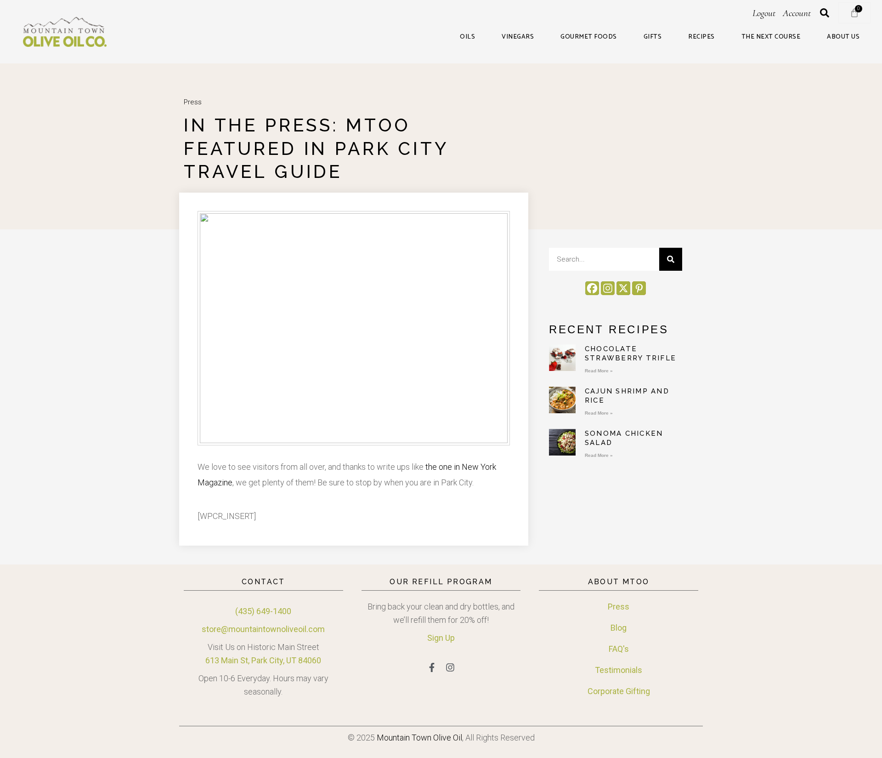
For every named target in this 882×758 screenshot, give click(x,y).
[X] (623, 288)
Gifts (653, 37)
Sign (435, 638)
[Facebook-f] (432, 667)
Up (449, 638)
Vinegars (518, 37)
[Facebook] (592, 288)
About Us (843, 37)
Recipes (701, 37)
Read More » (599, 370)
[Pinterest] (639, 288)
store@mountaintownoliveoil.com (263, 629)
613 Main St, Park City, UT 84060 (263, 660)
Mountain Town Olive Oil (419, 737)
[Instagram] (608, 288)
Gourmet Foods (588, 37)
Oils (467, 37)
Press (193, 102)
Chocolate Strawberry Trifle (630, 353)
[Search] (670, 259)
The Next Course (771, 37)
